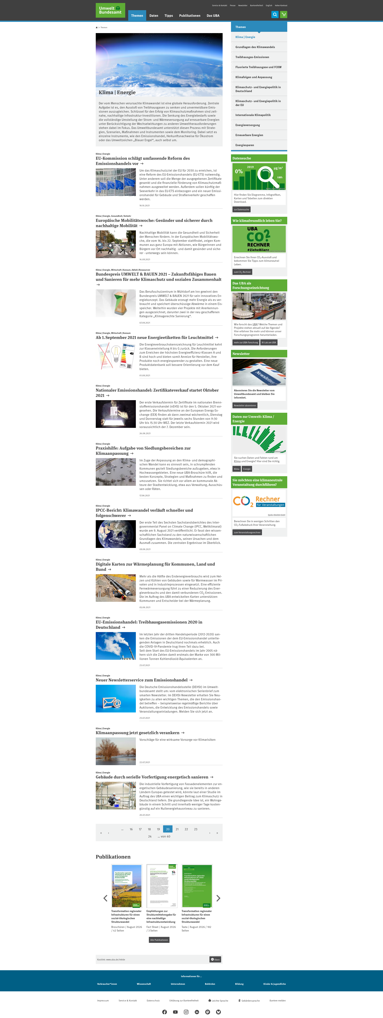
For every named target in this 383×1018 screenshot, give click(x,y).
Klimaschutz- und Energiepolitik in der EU (258, 103)
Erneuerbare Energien (249, 135)
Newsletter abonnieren (245, 405)
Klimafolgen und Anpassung (253, 77)
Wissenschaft (144, 984)
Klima (237, 461)
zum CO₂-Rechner (242, 271)
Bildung (239, 984)
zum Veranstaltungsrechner (247, 532)
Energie (247, 468)
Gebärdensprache (251, 1000)
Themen (137, 15)
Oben (217, 959)
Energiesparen (244, 145)
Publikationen (189, 15)
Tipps (169, 15)
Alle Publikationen (159, 939)
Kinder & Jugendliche (274, 984)
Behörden (210, 984)
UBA (255, 324)
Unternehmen (178, 984)
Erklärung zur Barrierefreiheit (184, 1000)
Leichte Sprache (220, 1000)
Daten (153, 15)
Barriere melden (278, 1000)
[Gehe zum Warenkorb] (283, 14)
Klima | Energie (245, 37)
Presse (232, 5)
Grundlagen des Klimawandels (255, 47)
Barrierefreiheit (256, 5)
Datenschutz (153, 1000)
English (269, 5)
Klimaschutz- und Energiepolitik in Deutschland (258, 89)
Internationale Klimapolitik (253, 115)
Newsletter (242, 5)
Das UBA (213, 15)
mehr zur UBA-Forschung (246, 342)
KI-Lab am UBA (269, 342)
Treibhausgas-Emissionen (252, 57)
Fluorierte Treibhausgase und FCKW (258, 67)
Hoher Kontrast (281, 5)
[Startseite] (110, 10)
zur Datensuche (241, 209)
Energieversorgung (247, 125)
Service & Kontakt (219, 5)
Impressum (103, 1000)
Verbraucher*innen (107, 984)
